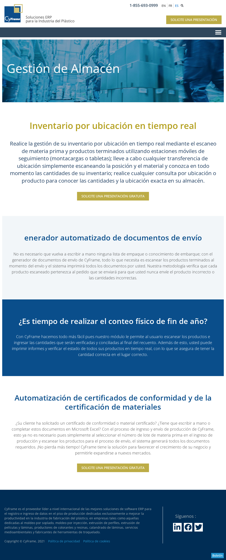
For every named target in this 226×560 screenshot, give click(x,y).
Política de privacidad (64, 541)
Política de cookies (96, 541)
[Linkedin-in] (177, 527)
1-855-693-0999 (144, 5)
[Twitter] (198, 527)
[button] (113, 32)
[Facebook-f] (188, 527)
